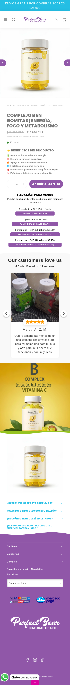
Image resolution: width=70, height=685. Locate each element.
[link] (56, 19)
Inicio (9, 105)
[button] (5, 19)
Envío (21, 136)
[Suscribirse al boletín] (60, 583)
